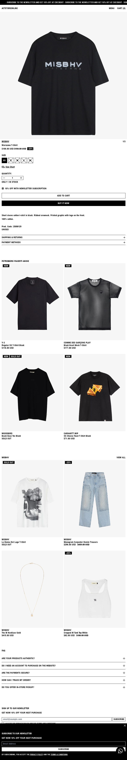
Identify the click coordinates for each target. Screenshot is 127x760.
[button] (63, 75)
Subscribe (119, 719)
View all (121, 457)
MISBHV (5, 141)
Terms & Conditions (59, 754)
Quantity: (7, 173)
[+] (21, 178)
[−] (4, 178)
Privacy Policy (36, 754)
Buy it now (63, 203)
